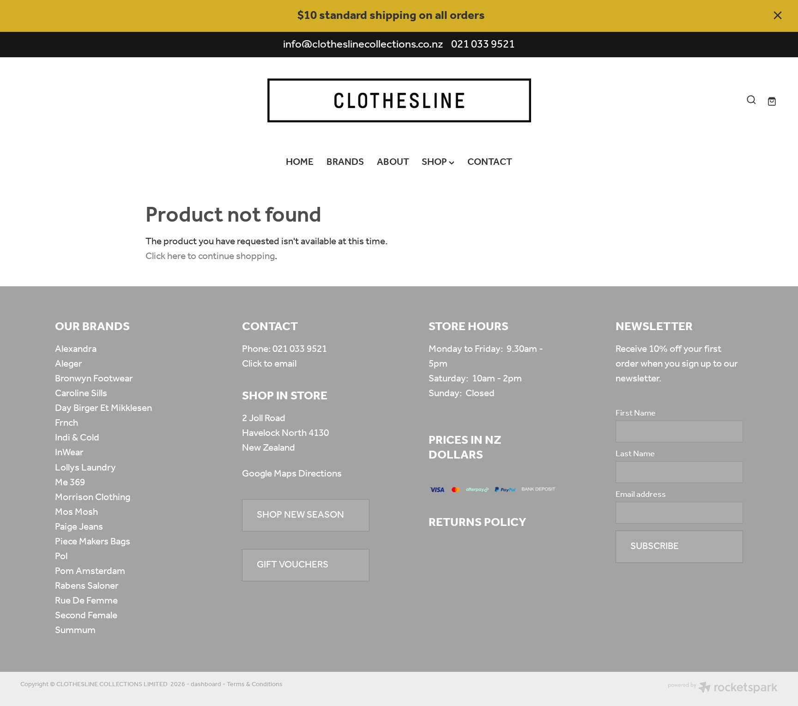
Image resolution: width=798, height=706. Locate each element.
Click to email (269, 364)
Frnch (66, 423)
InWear (69, 452)
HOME (300, 162)
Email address (641, 495)
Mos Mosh (76, 512)
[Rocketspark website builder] (723, 689)
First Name (636, 414)
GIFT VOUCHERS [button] (292, 564)
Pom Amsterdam (90, 571)
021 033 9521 (299, 349)
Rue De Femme (86, 600)
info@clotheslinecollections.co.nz (363, 44)
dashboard (206, 684)
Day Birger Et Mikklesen (103, 408)
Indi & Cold (77, 437)
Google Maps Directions (292, 474)
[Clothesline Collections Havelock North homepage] (399, 100)
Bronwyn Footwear (94, 378)
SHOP (435, 162)
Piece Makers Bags (92, 541)
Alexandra (76, 349)
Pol (61, 556)
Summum (75, 630)
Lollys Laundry (85, 468)
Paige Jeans (79, 527)
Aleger (68, 364)
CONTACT (489, 162)
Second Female (86, 615)
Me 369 (70, 482)
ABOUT (393, 162)
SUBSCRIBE (654, 546)
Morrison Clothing (92, 497)
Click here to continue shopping (210, 256)
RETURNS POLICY (477, 522)
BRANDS (345, 162)
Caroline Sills (81, 393)
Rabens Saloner (87, 586)
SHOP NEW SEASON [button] (300, 515)
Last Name (635, 454)
